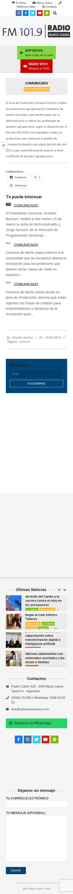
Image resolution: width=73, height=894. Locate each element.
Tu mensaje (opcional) (26, 813)
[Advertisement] (36, 439)
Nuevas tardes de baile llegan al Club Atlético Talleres (42, 615)
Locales (31, 628)
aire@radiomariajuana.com (30, 709)
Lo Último (32, 609)
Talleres (43, 628)
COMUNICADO (26, 205)
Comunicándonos (37, 89)
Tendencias (47, 609)
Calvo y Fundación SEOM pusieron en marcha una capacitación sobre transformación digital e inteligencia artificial (43, 635)
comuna (24, 341)
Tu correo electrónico (27, 798)
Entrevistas (33, 623)
